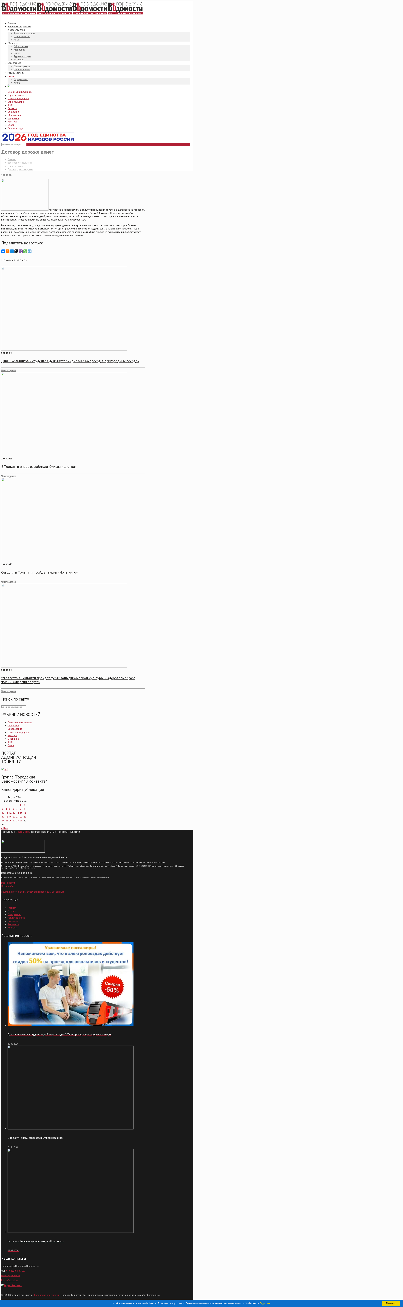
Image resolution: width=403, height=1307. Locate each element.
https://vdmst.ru (9, 1280)
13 (14, 812)
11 (7, 812)
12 (10, 812)
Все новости (8, 882)
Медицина (13, 118)
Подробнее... (266, 1303)
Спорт (11, 125)
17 (3, 816)
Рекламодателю (16, 917)
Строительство (16, 101)
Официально (14, 914)
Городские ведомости (46, 1295)
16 (25, 812)
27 (14, 820)
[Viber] (21, 251)
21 (17, 816)
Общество (13, 111)
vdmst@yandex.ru (10, 1275)
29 (21, 820)
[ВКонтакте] (3, 251)
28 (17, 820)
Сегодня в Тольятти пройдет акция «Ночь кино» (39, 572)
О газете (12, 911)
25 (7, 820)
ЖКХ (10, 105)
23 (25, 816)
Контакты (13, 927)
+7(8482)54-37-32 (15, 1270)
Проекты (12, 108)
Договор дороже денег (20, 169)
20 (14, 816)
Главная (12, 159)
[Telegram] (29, 251)
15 (21, 812)
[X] (16, 251)
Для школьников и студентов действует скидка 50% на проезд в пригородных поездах (70, 361)
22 (21, 816)
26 (10, 820)
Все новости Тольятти (20, 162)
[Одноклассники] (7, 251)
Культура (12, 121)
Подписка (13, 921)
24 (3, 820)
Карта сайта (7, 886)
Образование (15, 115)
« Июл (4, 828)
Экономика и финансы (20, 92)
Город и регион (16, 95)
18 (7, 816)
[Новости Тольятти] (72, 14)
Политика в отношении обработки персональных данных (32, 891)
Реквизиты (13, 924)
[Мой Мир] (12, 251)
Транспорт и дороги (18, 98)
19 (10, 816)
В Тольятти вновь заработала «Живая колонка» (38, 467)
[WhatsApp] (25, 251)
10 (3, 812)
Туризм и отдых (16, 128)
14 (17, 812)
